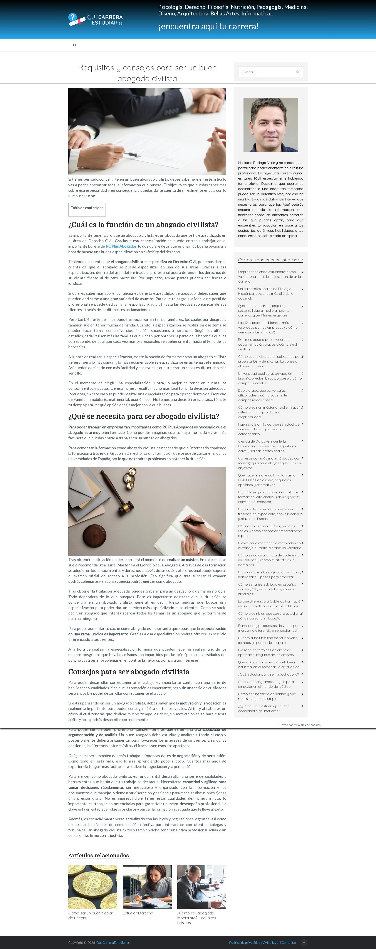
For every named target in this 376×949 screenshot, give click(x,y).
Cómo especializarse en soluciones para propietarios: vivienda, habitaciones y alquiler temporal (270, 361)
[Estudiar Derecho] (147, 887)
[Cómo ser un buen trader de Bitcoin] (92, 887)
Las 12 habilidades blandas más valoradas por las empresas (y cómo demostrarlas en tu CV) (268, 327)
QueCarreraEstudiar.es (113, 942)
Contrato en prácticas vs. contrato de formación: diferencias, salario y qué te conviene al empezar (269, 497)
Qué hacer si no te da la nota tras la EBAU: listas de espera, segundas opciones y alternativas (266, 480)
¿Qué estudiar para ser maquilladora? (268, 674)
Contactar (289, 942)
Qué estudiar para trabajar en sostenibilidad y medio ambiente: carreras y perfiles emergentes (264, 310)
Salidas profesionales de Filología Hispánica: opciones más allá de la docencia (265, 293)
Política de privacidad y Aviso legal (254, 942)
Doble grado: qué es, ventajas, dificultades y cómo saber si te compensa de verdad (262, 395)
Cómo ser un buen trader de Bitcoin (90, 915)
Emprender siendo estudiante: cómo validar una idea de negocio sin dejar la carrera (269, 276)
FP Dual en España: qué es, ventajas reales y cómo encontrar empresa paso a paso (270, 531)
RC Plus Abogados (121, 246)
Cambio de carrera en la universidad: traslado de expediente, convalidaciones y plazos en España (270, 514)
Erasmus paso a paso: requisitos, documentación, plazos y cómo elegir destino (268, 344)
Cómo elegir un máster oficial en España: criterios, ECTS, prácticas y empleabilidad (270, 412)
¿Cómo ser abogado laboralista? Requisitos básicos (196, 918)
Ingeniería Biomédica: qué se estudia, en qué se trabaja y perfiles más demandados (270, 429)
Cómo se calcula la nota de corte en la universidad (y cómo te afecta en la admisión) (269, 560)
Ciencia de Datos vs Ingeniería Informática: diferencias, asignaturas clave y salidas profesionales (267, 446)
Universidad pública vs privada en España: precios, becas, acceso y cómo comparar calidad (270, 378)
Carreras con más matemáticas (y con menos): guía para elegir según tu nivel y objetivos (270, 463)
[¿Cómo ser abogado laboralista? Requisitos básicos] (201, 887)
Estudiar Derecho (138, 913)
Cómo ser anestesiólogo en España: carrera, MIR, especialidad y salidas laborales (267, 589)
